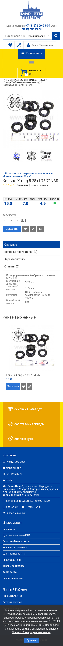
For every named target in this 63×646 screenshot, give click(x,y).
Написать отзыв (39, 185)
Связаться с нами (16, 513)
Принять (31, 640)
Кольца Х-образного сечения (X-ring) (22, 82)
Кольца (41, 80)
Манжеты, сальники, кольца (22, 80)
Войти (35, 45)
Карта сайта (10, 572)
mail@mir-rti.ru (14, 468)
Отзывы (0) (11, 266)
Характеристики (14, 259)
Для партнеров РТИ (14, 553)
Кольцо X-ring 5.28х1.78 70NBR (19, 85)
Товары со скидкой (13, 565)
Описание (10, 244)
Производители (12, 559)
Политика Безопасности (16, 541)
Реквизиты (9, 529)
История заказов (12, 602)
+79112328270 (13, 474)
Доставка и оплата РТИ (16, 535)
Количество (9, 215)
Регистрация (46, 45)
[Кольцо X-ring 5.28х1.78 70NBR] (16, 155)
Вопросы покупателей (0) (20, 251)
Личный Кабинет (12, 596)
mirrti (9, 480)
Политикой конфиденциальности (31, 632)
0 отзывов (22, 185)
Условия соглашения (15, 547)
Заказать (12, 228)
